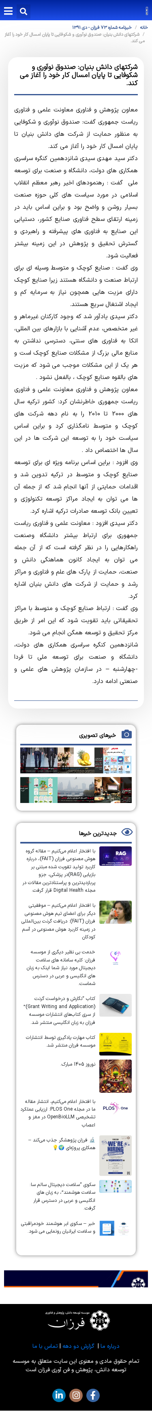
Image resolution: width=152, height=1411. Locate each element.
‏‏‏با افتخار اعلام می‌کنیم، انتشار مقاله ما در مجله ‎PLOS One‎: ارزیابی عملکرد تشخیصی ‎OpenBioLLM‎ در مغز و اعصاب (57, 1113)
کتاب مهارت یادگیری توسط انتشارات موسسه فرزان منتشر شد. (60, 1041)
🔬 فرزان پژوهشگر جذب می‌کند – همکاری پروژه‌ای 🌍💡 (61, 1144)
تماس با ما (45, 1346)
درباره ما (110, 1346)
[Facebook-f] (93, 1395)
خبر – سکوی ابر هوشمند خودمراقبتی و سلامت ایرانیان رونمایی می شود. (58, 1227)
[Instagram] (76, 1395)
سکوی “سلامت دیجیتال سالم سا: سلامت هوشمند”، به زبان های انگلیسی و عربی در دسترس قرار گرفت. (62, 1196)
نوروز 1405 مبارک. (77, 1064)
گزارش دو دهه (78, 1346)
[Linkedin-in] (59, 1395)
